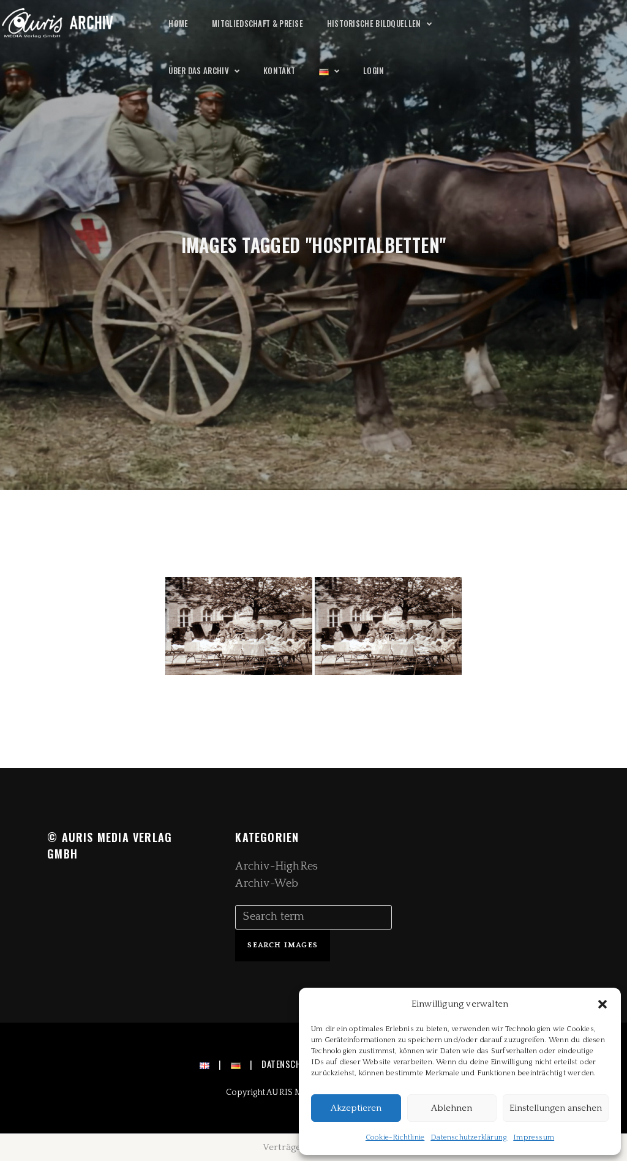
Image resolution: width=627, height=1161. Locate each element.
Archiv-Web (266, 883)
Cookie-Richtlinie (395, 1137)
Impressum (533, 1137)
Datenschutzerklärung (468, 1137)
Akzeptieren (356, 1108)
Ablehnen (451, 1108)
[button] (602, 1004)
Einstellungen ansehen (555, 1108)
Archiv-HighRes (276, 866)
